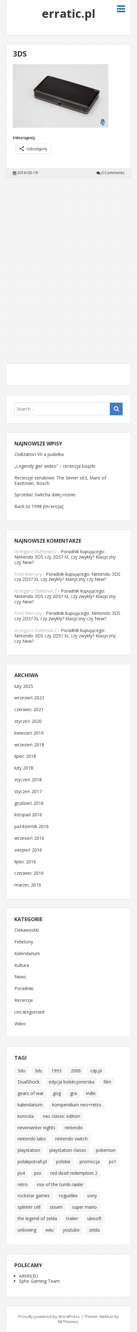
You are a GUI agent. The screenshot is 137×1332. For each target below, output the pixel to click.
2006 (76, 1071)
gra (73, 1093)
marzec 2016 (27, 885)
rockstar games (34, 1196)
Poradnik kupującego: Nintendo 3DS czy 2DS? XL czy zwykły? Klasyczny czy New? (65, 556)
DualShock (29, 1082)
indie (91, 1093)
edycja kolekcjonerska (71, 1082)
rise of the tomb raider (60, 1184)
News (20, 977)
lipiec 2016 (25, 862)
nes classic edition (61, 1116)
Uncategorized (29, 1012)
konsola (26, 1116)
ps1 (112, 1162)
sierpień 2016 (28, 850)
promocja (90, 1162)
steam (56, 1207)
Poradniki (23, 988)
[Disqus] (68, 266)
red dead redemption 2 (73, 1173)
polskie (63, 1162)
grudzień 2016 (29, 803)
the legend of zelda (37, 1218)
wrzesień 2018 (29, 745)
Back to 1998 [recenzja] (38, 506)
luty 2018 (23, 768)
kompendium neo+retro (76, 1105)
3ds (38, 1071)
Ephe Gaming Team (39, 1281)
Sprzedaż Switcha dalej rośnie (45, 495)
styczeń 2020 (28, 721)
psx (37, 1173)
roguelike (68, 1196)
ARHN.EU (28, 1276)
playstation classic (68, 1150)
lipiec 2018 (25, 756)
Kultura (21, 965)
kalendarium (30, 1105)
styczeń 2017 (28, 791)
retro (23, 1184)
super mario (84, 1207)
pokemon (106, 1150)
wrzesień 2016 (29, 838)
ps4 (21, 1173)
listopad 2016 (28, 815)
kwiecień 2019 (29, 733)
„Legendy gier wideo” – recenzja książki (54, 466)
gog (57, 1093)
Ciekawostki (26, 930)
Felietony (23, 942)
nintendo (74, 1128)
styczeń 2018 (28, 780)
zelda (94, 1230)
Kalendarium (27, 953)
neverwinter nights (36, 1128)
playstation (29, 1150)
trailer (72, 1218)
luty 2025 (23, 686)
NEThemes (68, 1321)
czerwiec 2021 (29, 709)
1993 (56, 1071)
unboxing (27, 1230)
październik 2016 (31, 826)
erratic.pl (68, 13)
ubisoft (94, 1218)
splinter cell (29, 1207)
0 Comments (112, 173)
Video (20, 1024)
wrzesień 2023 (29, 698)
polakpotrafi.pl (32, 1162)
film (107, 1082)
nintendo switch (71, 1139)
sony (92, 1196)
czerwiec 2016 (29, 873)
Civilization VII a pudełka (39, 454)
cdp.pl (96, 1071)
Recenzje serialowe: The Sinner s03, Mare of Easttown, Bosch (60, 480)
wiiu (50, 1230)
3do (21, 1071)
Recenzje (23, 1000)
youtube (71, 1230)
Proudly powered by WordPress (49, 1316)
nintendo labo (32, 1139)
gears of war (31, 1093)
